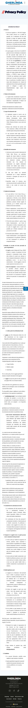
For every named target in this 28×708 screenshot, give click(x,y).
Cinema (12, 696)
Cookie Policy (13, 706)
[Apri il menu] (24, 2)
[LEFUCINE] (15, 704)
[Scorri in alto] (26, 703)
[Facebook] (14, 691)
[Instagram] (10, 691)
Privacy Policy (8, 706)
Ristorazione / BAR (19, 696)
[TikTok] (18, 691)
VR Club (14, 698)
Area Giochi (9, 698)
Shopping (7, 696)
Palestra (20, 698)
